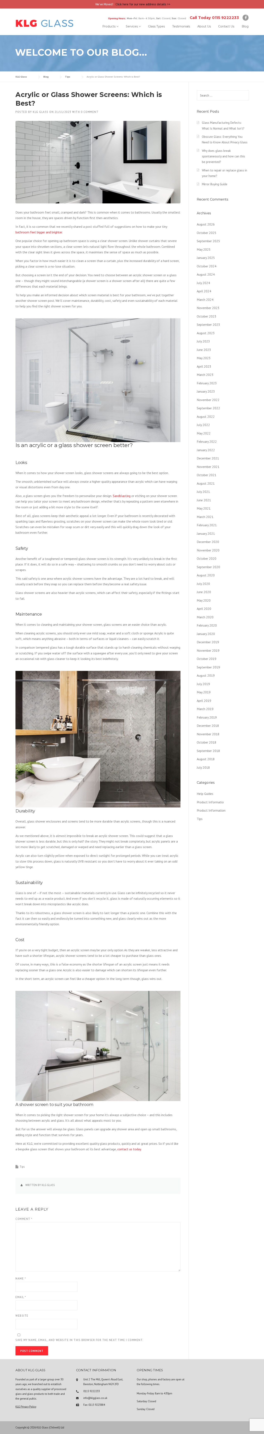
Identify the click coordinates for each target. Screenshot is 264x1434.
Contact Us (226, 26)
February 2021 (207, 525)
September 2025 (208, 241)
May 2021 (204, 508)
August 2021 (206, 483)
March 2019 (205, 709)
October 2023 (206, 316)
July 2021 (203, 492)
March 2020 (205, 617)
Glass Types (156, 26)
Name (20, 1278)
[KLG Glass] (44, 23)
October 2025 (206, 233)
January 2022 (206, 450)
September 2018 (208, 751)
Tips (22, 1166)
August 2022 (206, 416)
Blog (245, 26)
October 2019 (206, 659)
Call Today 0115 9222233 (214, 17)
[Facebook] (246, 18)
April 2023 (204, 366)
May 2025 (204, 249)
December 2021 (208, 458)
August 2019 (206, 675)
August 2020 (206, 575)
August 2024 (206, 274)
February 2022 (207, 441)
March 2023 (205, 375)
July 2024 (203, 283)
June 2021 (204, 500)
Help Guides (205, 794)
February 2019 (207, 717)
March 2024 (205, 299)
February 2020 (207, 625)
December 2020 (208, 542)
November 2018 (208, 734)
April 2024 (204, 291)
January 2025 (206, 258)
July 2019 (203, 684)
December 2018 (208, 725)
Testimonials (181, 26)
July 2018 (203, 767)
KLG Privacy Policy (25, 1406)
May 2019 (204, 692)
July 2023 (203, 341)
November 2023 (208, 308)
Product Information (211, 810)
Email (20, 1297)
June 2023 (204, 350)
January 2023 (206, 391)
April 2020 (204, 609)
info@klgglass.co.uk (95, 1398)
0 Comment (90, 112)
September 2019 (208, 667)
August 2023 (206, 333)
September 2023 (208, 324)
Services (132, 26)
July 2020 (203, 584)
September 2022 (208, 408)
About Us (204, 26)
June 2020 (204, 592)
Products (109, 26)
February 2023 (207, 383)
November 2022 (208, 400)
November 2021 (208, 467)
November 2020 (208, 550)
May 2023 (204, 358)
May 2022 (204, 433)
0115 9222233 (91, 1391)
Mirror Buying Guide (214, 184)
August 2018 (206, 759)
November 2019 (208, 650)
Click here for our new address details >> (143, 4)
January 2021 (206, 533)
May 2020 (204, 600)
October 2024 (206, 266)
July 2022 (203, 425)
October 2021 (206, 475)
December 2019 (208, 642)
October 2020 (206, 558)
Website (21, 1315)
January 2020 (206, 634)
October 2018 (206, 742)
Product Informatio (210, 802)
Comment (24, 1219)
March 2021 (205, 517)
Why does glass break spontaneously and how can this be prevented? (223, 156)
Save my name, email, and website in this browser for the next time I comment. (79, 1340)
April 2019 (204, 701)
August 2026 (206, 224)
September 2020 (208, 567)
